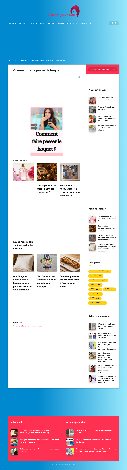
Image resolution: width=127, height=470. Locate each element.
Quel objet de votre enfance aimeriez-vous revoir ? (107, 228)
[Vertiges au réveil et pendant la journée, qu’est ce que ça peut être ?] (92, 368)
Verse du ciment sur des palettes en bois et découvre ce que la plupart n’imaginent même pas (107, 357)
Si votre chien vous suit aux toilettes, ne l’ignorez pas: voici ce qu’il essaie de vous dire (107, 346)
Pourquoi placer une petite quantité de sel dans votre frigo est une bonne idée (39, 441)
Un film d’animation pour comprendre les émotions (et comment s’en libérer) (36, 431)
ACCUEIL (12, 23)
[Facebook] (112, 23)
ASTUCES (23, 23)
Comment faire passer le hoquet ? (31, 60)
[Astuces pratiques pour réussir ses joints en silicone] (92, 128)
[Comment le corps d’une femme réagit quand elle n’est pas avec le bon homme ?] (92, 379)
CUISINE (51, 23)
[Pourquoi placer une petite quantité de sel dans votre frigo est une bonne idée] (14, 442)
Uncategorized (97, 303)
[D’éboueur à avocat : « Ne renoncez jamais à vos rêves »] (14, 451)
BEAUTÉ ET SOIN (37, 23)
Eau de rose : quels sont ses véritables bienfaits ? (107, 219)
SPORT (94, 298)
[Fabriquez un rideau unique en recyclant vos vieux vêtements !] (92, 238)
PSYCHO (83, 23)
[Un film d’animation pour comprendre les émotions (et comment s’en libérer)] (14, 433)
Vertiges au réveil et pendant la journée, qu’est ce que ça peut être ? (106, 369)
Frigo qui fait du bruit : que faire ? (106, 108)
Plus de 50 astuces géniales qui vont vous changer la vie (106, 118)
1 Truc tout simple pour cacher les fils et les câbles (107, 326)
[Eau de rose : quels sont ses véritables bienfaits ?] (92, 219)
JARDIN (94, 289)
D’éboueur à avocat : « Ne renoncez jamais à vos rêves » (39, 450)
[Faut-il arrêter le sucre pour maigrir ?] (92, 100)
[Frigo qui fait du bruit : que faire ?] (92, 109)
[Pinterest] (115, 23)
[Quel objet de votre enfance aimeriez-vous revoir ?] (92, 228)
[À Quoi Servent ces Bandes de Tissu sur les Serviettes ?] (92, 336)
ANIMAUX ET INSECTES (67, 23)
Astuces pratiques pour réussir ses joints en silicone (107, 128)
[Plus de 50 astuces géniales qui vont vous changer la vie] (92, 119)
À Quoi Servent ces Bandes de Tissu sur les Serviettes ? (107, 335)
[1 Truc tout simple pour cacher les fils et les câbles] (92, 326)
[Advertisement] (63, 43)
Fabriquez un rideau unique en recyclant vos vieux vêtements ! (107, 237)
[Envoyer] (114, 69)
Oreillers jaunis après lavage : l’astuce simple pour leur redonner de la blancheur (107, 248)
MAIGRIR (108, 289)
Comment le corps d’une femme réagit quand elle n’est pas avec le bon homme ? (107, 379)
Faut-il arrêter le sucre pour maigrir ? (106, 99)
